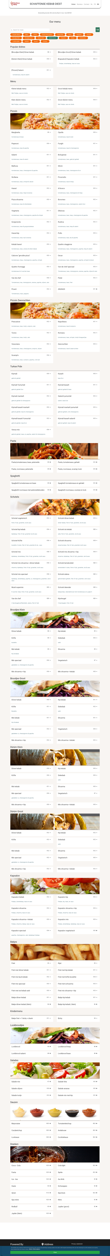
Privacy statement (77, 1244)
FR (95, 4)
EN (98, 4)
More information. (34, 1249)
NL (92, 4)
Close (55, 1252)
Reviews (80, 4)
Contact (86, 4)
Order (73, 4)
